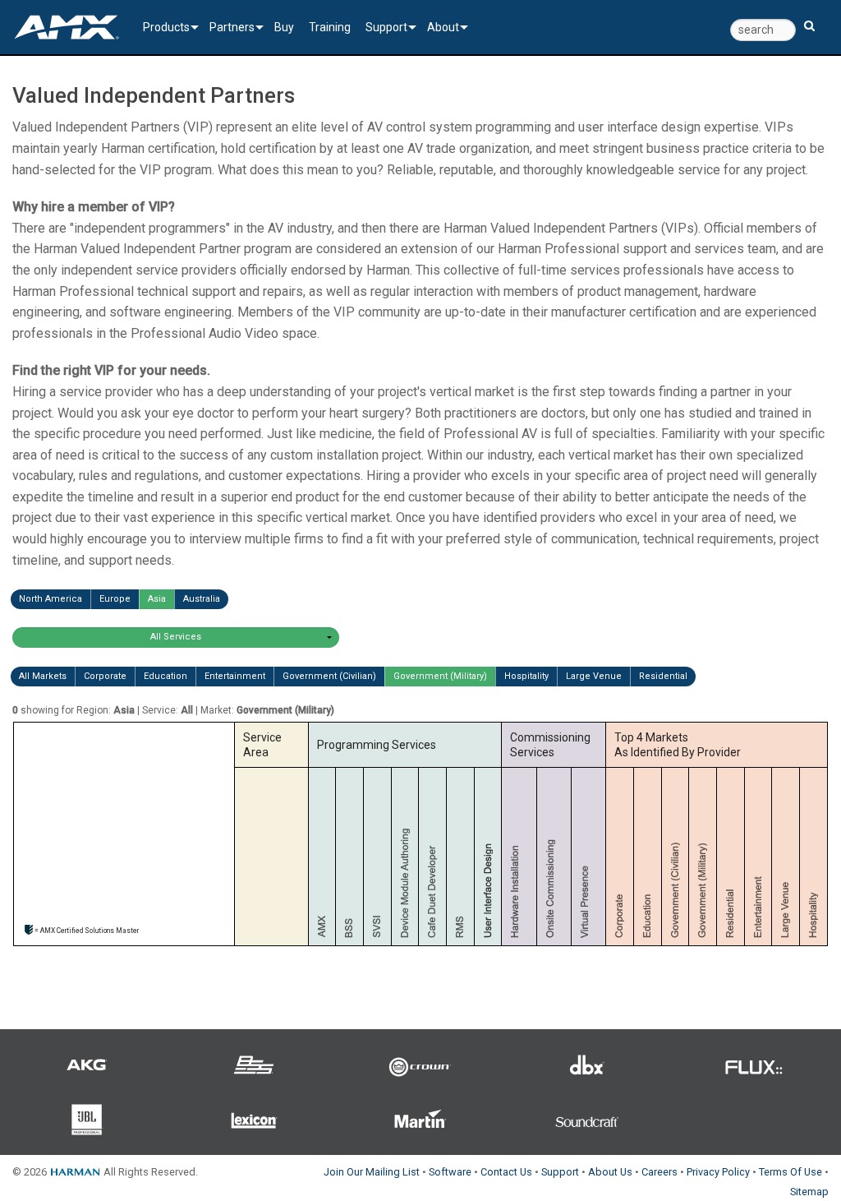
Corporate (105, 676)
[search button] (809, 18)
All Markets (43, 676)
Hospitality (526, 676)
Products (166, 27)
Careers (659, 1172)
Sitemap (809, 1191)
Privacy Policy (718, 1172)
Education (165, 676)
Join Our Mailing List (372, 1172)
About (443, 27)
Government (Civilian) (329, 676)
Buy (284, 27)
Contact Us (506, 1172)
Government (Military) (440, 676)
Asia (157, 599)
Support (386, 27)
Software (450, 1172)
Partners (232, 27)
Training (330, 27)
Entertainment (235, 676)
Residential (663, 676)
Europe (115, 599)
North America (50, 599)
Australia (201, 599)
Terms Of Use (790, 1172)
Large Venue (594, 676)
